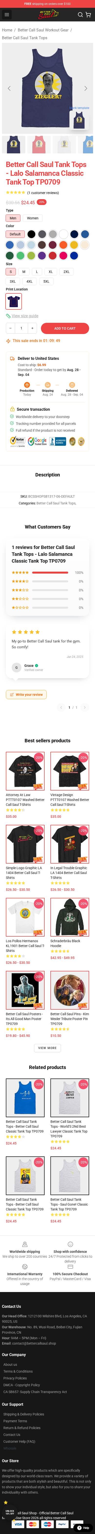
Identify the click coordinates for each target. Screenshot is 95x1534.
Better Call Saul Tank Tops (24, 38)
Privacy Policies (15, 1378)
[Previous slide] (9, 88)
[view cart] (88, 15)
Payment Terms (15, 1421)
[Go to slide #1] (13, 144)
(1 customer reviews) (43, 193)
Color (10, 226)
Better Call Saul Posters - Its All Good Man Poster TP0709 (24, 1019)
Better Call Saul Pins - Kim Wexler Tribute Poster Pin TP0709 (69, 1019)
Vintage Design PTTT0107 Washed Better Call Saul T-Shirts (69, 800)
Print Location (17, 289)
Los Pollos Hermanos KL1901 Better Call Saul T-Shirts (25, 946)
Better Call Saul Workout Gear (43, 30)
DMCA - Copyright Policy (21, 1385)
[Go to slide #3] (64, 144)
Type (9, 210)
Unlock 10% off (10, 1512)
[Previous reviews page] (61, 707)
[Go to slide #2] (39, 144)
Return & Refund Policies (21, 1428)
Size (9, 264)
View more (47, 1048)
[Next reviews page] (84, 707)
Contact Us (11, 1435)
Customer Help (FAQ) (19, 1441)
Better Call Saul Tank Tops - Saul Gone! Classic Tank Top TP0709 (69, 1204)
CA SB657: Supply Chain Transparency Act (35, 1392)
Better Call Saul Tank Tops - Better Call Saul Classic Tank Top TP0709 (25, 1126)
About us (10, 1365)
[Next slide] (85, 88)
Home (7, 30)
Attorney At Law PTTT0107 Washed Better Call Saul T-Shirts (25, 800)
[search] (80, 15)
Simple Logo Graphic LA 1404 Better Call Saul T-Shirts (24, 873)
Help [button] (86, 1528)
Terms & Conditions (18, 1371)
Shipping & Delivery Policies (23, 1414)
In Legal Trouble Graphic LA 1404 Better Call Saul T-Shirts (68, 873)
